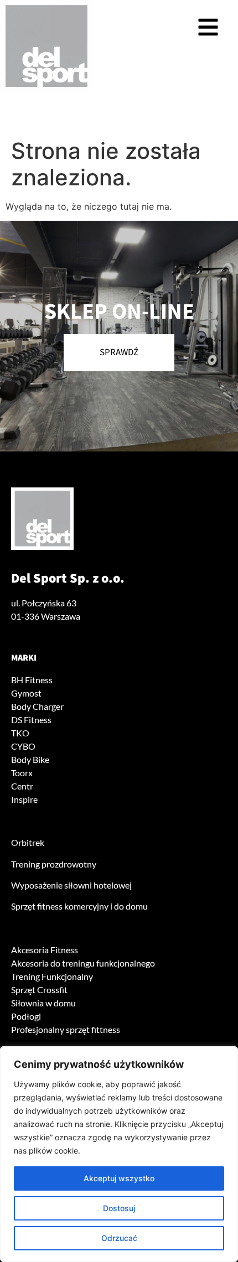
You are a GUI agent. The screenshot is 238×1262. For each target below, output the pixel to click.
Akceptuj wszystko (119, 1178)
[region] (119, 1154)
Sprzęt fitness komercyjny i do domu (79, 906)
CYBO (23, 746)
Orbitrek (27, 842)
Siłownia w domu (43, 1003)
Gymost (26, 693)
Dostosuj (119, 1208)
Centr (22, 786)
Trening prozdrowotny (53, 864)
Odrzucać (119, 1238)
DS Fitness (31, 719)
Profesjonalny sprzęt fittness (65, 1029)
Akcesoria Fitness (44, 949)
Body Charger (37, 706)
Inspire (24, 799)
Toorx (22, 772)
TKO (20, 733)
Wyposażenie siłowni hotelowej (71, 885)
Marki (24, 658)
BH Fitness (32, 679)
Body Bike (30, 759)
